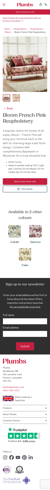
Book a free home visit (25, 12)
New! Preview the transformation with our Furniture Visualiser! (22, 19)
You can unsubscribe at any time (25, 306)
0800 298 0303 (11, 390)
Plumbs (25, 5)
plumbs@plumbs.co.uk (13, 387)
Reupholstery (20, 28)
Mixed (8, 32)
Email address (11, 327)
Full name (8, 315)
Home (7, 28)
